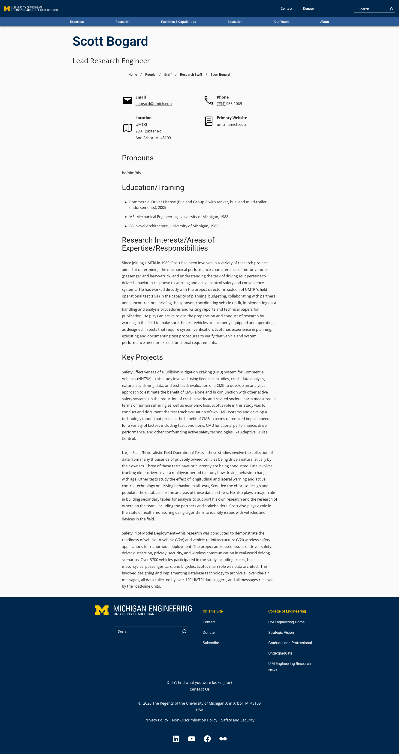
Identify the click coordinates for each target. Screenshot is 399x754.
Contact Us (200, 689)
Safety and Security (237, 720)
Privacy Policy (156, 720)
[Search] (391, 8)
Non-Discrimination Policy (194, 720)
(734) (221, 103)
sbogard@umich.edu (154, 103)
